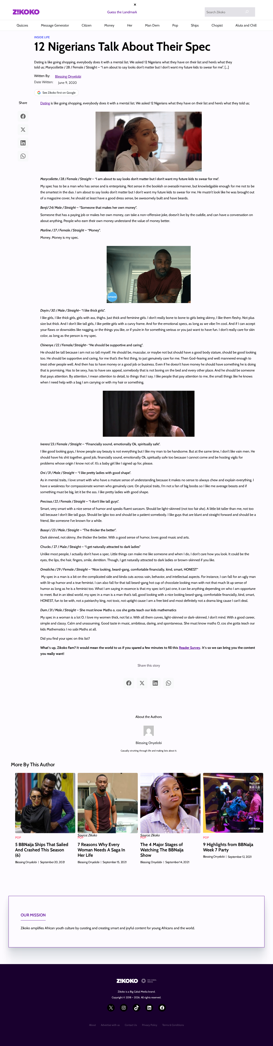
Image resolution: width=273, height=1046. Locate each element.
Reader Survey (189, 648)
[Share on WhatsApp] (23, 156)
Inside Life (42, 37)
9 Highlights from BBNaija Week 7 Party (228, 847)
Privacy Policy (149, 1025)
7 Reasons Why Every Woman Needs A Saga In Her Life (101, 850)
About (92, 1025)
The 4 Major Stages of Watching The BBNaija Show (161, 850)
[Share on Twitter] (23, 129)
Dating (45, 103)
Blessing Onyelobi (68, 76)
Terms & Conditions (173, 1025)
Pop (18, 837)
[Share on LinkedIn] (23, 143)
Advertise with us (110, 1025)
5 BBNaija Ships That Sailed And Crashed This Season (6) (41, 850)
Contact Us (131, 1025)
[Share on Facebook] (23, 116)
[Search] (247, 11)
